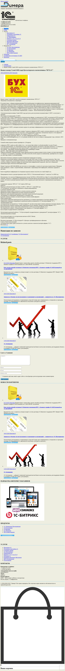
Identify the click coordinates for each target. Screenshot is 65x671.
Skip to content (4, 1)
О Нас (5, 30)
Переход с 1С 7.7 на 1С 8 (13, 38)
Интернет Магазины (12, 41)
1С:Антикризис (5, 235)
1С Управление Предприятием (12, 526)
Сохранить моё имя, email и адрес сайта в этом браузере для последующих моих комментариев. (28, 376)
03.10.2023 (7, 263)
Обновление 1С (11, 35)
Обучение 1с (7, 556)
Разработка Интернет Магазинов (13, 557)
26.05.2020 (7, 293)
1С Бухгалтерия (11, 48)
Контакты (6, 57)
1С (7, 224)
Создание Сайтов (11, 40)
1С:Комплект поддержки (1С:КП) (13, 55)
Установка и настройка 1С (14, 34)
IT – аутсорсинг (11, 44)
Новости (6, 28)
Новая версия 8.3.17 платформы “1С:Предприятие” (14, 234)
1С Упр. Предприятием (13, 47)
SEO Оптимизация (12, 43)
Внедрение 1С (11, 33)
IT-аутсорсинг (7, 560)
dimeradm (14, 73)
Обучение (6, 54)
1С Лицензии (10, 51)
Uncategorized (4, 227)
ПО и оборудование (12, 53)
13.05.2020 (7, 340)
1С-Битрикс (10, 50)
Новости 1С (11, 227)
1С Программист (11, 37)
